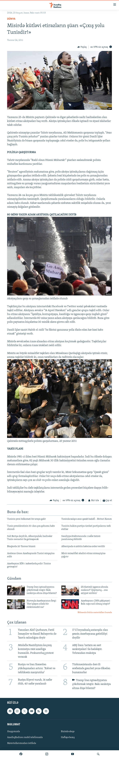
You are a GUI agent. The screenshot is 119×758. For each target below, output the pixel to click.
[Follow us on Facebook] (10, 711)
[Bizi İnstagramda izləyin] (47, 754)
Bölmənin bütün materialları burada (95, 612)
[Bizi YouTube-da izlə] (72, 754)
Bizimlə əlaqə (67, 731)
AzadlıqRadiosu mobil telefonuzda (25, 737)
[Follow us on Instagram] (17, 711)
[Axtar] (98, 754)
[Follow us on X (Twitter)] (24, 711)
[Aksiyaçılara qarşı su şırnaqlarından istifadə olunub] (59, 294)
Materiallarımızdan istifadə (21, 743)
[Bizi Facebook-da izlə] (21, 754)
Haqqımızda (13, 731)
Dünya (11, 19)
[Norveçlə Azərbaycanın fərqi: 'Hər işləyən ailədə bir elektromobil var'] (16, 604)
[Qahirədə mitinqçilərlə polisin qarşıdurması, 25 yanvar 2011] (59, 437)
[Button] (82, 47)
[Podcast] (46, 711)
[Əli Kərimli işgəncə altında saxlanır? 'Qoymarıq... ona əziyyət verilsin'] (70, 590)
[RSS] (39, 711)
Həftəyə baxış (68, 737)
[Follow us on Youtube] (32, 711)
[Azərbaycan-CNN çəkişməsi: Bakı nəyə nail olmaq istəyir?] (70, 604)
